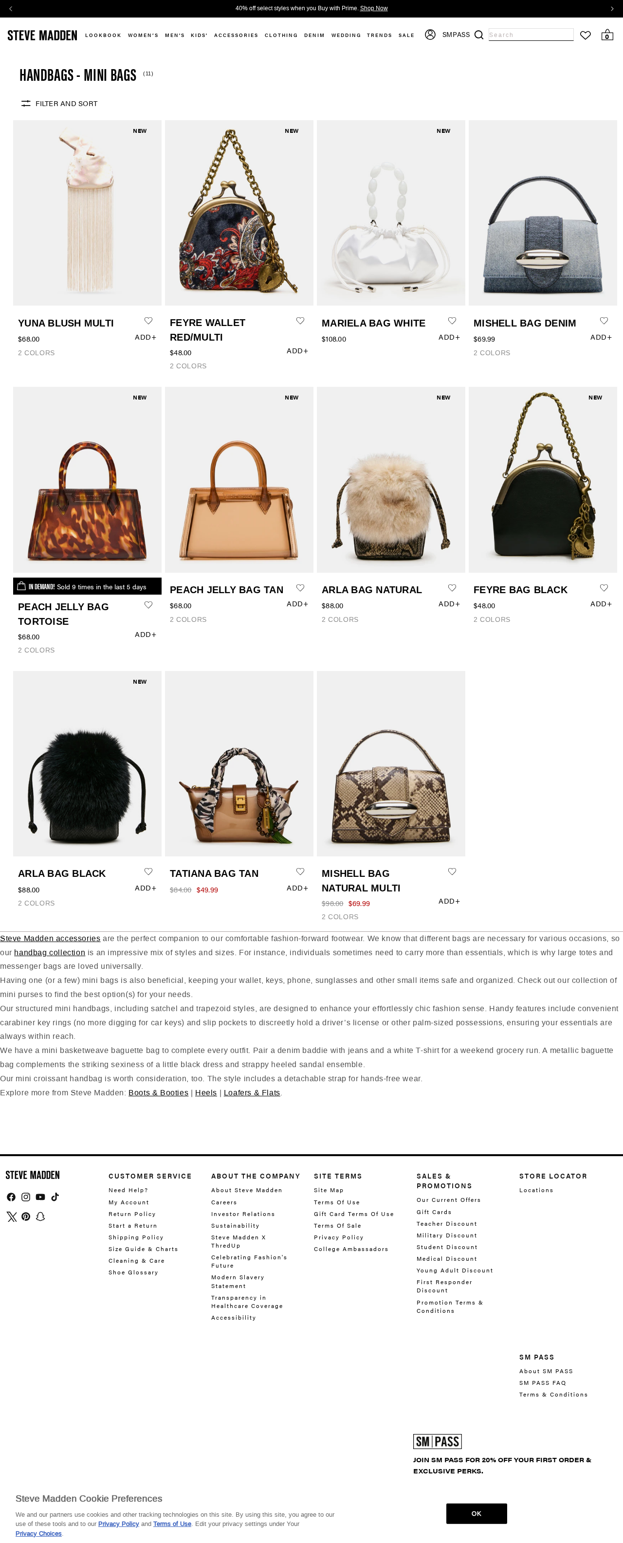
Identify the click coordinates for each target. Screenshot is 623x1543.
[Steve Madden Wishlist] (585, 35)
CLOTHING (281, 35)
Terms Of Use (337, 1202)
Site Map (329, 1190)
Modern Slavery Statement (238, 1280)
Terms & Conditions (553, 1394)
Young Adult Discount (455, 1270)
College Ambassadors (351, 1248)
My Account (129, 1202)
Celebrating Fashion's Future (249, 1261)
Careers (224, 1202)
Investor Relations (243, 1213)
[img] (11, 1197)
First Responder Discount (445, 1285)
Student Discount (447, 1246)
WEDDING (346, 35)
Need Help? (128, 1190)
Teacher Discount (447, 1223)
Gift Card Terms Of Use (354, 1213)
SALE (407, 35)
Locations (536, 1190)
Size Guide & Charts (144, 1248)
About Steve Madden (247, 1190)
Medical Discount (447, 1258)
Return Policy (132, 1213)
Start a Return (133, 1225)
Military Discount (447, 1235)
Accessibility (234, 1317)
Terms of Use (172, 1524)
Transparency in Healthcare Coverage (247, 1301)
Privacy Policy (339, 1237)
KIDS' (199, 35)
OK (476, 1513)
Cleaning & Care (137, 1260)
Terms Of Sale (338, 1225)
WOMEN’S (143, 35)
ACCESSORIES (236, 35)
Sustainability (235, 1225)
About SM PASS (546, 1371)
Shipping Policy (136, 1237)
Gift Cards (434, 1211)
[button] (146, 35)
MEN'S (175, 35)
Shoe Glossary (134, 1272)
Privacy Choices (39, 1533)
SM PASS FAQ (543, 1382)
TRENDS (379, 35)
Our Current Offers (449, 1200)
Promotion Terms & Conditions (450, 1306)
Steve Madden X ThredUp (238, 1241)
